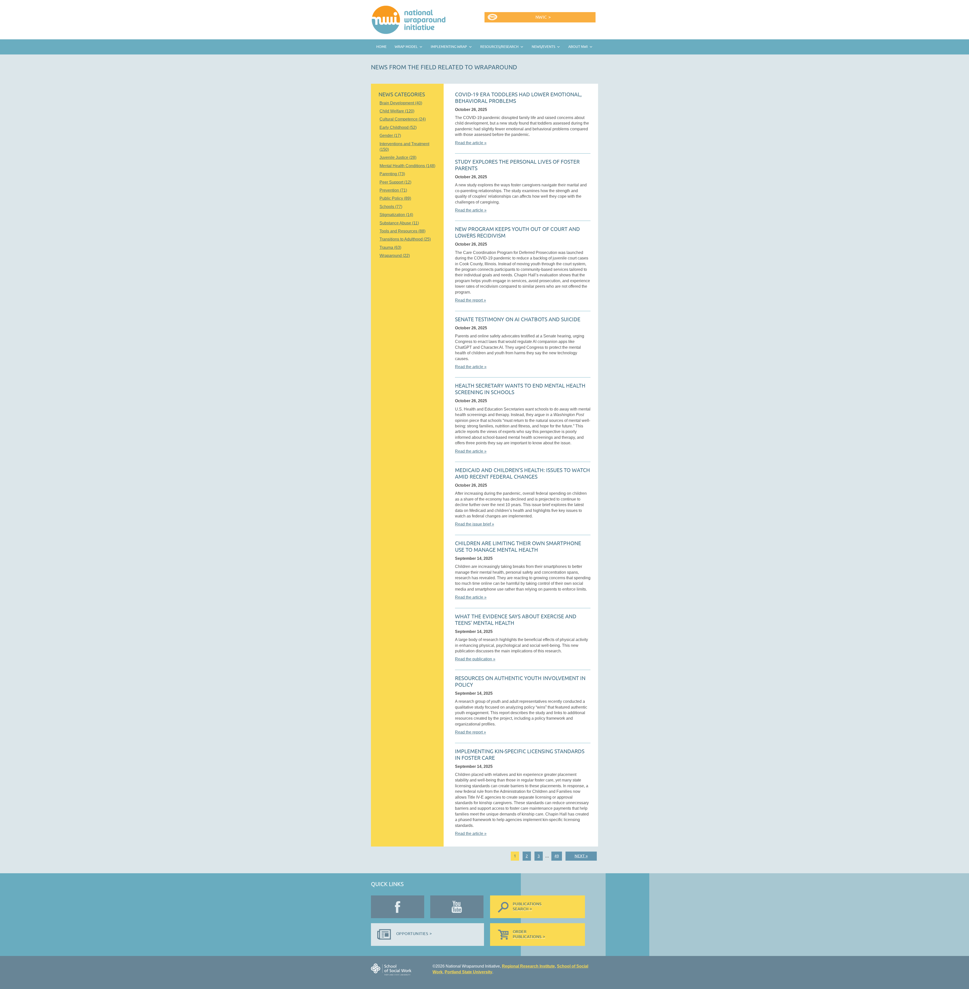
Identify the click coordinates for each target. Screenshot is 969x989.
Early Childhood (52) (398, 127)
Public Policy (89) (395, 198)
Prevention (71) (393, 190)
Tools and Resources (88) (402, 231)
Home (381, 47)
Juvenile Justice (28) (398, 157)
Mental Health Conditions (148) (407, 166)
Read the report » (470, 300)
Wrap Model (406, 47)
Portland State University (468, 972)
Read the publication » (475, 659)
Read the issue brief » (474, 524)
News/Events (543, 47)
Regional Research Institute (528, 966)
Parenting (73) (392, 174)
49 (556, 856)
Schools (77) (391, 207)
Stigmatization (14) (396, 215)
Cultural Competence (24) (403, 119)
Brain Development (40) (401, 103)
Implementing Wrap (449, 47)
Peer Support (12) (395, 182)
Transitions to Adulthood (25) (405, 239)
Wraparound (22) (395, 255)
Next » (581, 856)
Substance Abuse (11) (399, 223)
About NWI (578, 47)
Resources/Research (499, 47)
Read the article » (471, 143)
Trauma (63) (390, 247)
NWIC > (543, 17)
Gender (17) (390, 135)
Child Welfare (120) (397, 111)
